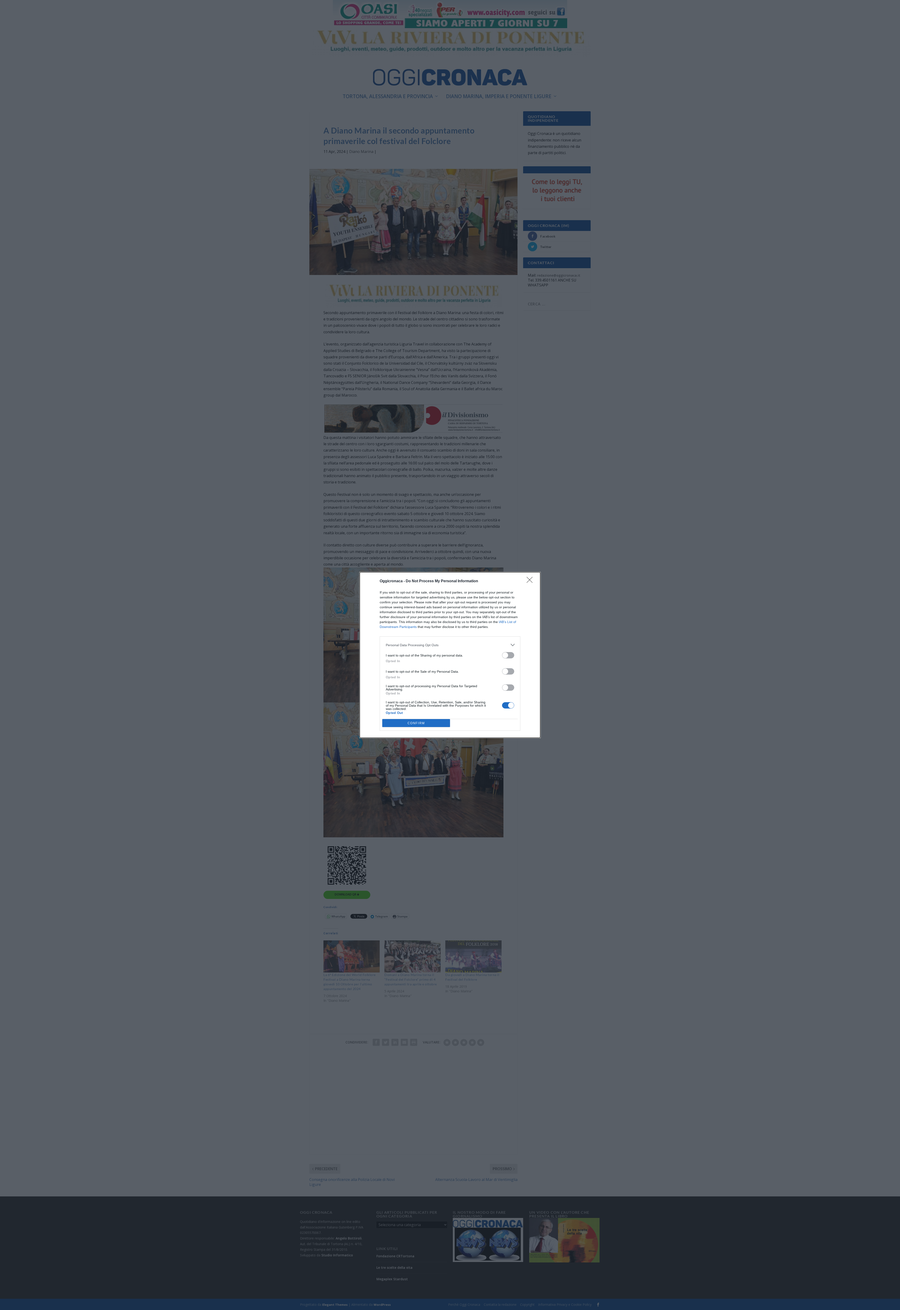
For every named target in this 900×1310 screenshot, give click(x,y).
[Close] (531, 581)
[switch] (508, 655)
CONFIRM (416, 723)
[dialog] (450, 655)
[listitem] (450, 644)
